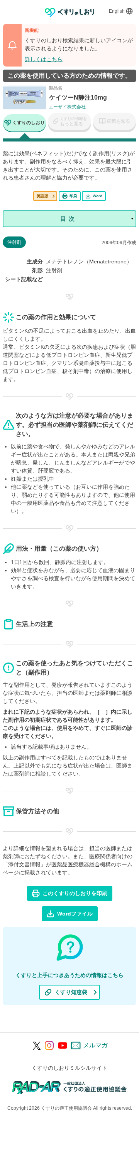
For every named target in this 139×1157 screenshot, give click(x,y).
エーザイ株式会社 (67, 107)
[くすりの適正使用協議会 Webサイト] (69, 1087)
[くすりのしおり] (70, 12)
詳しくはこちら (44, 59)
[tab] (24, 123)
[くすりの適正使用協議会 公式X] (37, 1046)
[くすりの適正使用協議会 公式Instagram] (49, 1045)
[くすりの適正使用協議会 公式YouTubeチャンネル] (62, 1045)
